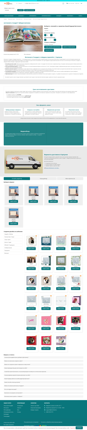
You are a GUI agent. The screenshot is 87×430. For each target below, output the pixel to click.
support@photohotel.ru (51, 410)
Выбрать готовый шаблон (69, 46)
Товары (80, 15)
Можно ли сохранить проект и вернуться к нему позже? (17, 364)
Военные (6, 253)
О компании (20, 405)
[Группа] (64, 3)
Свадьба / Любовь (8, 234)
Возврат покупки (34, 410)
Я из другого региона (29, 10)
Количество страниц (49, 33)
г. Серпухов (20, 3)
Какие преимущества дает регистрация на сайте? (15, 368)
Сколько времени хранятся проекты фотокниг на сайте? (17, 375)
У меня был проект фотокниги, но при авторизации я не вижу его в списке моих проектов (25, 371)
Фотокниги (21, 15)
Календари (58, 15)
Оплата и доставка (35, 405)
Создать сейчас (13, 201)
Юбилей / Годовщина (9, 245)
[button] (42, 27)
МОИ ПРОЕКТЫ (40, 0)
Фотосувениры (32, 15)
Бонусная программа (36, 407)
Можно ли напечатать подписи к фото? (13, 361)
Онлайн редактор (17, 178)
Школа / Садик (7, 242)
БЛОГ (44, 0)
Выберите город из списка (9, 8)
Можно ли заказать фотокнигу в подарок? (14, 385)
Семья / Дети (7, 239)
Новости (19, 407)
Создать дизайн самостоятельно (52, 46)
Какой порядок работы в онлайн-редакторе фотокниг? (17, 378)
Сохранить (20, 10)
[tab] (17, 178)
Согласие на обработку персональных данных (51, 422)
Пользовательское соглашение (31, 422)
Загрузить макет (49, 50)
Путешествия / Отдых (9, 237)
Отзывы (19, 412)
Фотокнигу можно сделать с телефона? (13, 396)
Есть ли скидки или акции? (10, 389)
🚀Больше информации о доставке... (51, 168)
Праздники (7, 250)
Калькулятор (43, 178)
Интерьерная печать (46, 15)
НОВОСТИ (48, 0)
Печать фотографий (8, 15)
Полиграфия (70, 15)
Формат (46, 28)
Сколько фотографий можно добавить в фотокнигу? (16, 357)
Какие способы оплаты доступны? (12, 382)
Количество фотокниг (49, 37)
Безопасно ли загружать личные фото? (13, 392)
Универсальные (8, 247)
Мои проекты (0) (70, 178)
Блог (18, 410)
